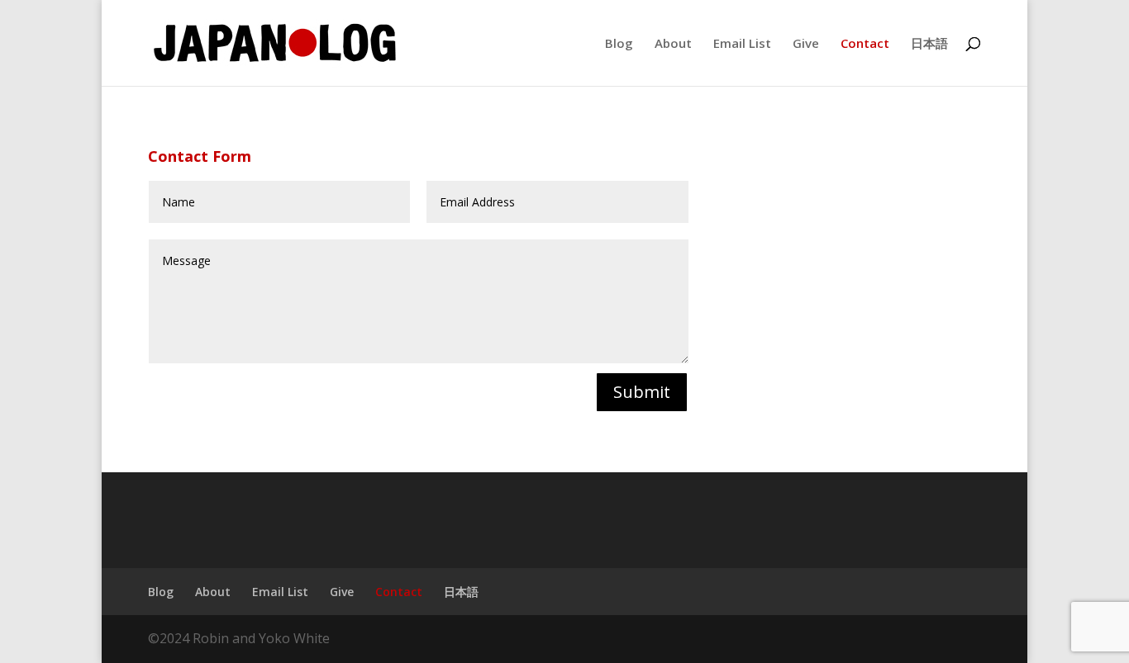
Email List (742, 44)
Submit (641, 392)
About (673, 44)
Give (806, 44)
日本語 (929, 44)
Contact (865, 44)
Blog (619, 44)
